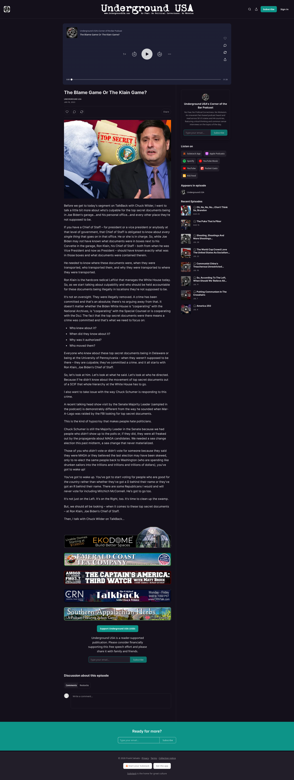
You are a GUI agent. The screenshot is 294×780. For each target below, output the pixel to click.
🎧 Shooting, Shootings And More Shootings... (208, 237)
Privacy (145, 758)
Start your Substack (138, 765)
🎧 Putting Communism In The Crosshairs (210, 293)
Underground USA (72, 99)
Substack (131, 773)
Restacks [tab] (84, 685)
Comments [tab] (71, 685)
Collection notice (167, 758)
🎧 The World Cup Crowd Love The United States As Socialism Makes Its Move (210, 251)
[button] (124, 54)
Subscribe (268, 9)
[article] (205, 210)
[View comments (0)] (225, 45)
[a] (185, 210)
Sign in (284, 9)
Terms (154, 758)
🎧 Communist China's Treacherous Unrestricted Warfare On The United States (210, 265)
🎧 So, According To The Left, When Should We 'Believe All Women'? (209, 279)
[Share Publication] (256, 9)
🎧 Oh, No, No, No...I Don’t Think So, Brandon (210, 209)
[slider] (146, 79)
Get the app (162, 765)
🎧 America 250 (202, 305)
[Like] (67, 112)
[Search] (250, 9)
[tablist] (77, 685)
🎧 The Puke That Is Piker (207, 221)
